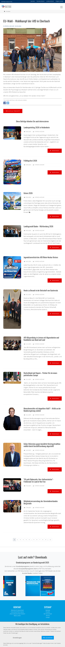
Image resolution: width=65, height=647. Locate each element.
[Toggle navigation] (61, 7)
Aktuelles (48, 612)
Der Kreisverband (48, 614)
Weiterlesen (54, 151)
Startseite (48, 610)
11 (50, 539)
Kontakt (48, 617)
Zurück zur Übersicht (13, 111)
